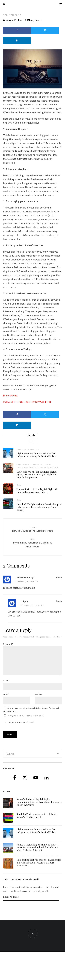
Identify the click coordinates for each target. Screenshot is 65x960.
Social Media (40, 467)
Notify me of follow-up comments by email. (26, 716)
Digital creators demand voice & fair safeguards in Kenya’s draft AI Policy (36, 455)
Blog (5, 14)
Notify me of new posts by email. (21, 722)
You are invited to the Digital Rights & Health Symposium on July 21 (37, 490)
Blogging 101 (15, 14)
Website (38, 694)
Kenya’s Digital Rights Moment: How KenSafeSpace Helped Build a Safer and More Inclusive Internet (38, 847)
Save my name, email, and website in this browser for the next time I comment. (31, 709)
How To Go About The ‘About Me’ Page (32, 529)
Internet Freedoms (30, 449)
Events (48, 464)
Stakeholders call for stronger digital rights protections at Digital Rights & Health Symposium (37, 474)
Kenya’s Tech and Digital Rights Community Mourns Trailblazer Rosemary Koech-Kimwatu (39, 802)
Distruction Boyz (25, 577)
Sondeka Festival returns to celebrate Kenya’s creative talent (37, 815)
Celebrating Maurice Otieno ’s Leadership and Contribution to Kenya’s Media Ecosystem (39, 862)
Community (38, 464)
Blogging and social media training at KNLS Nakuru (32, 543)
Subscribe (32, 906)
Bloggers (26, 464)
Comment (8, 644)
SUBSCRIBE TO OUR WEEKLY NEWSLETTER (27, 401)
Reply (59, 577)
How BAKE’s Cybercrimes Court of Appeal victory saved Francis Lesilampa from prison (39, 507)
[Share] (17, 30)
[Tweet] (45, 30)
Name (6, 680)
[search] (58, 754)
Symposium (53, 467)
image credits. (10, 395)
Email (6, 694)
